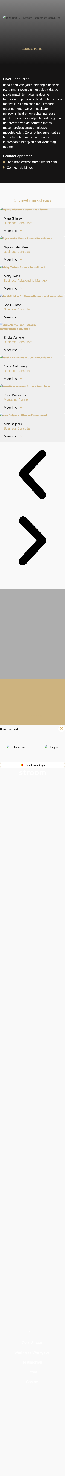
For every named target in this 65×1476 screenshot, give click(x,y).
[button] (32, 475)
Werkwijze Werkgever (32, 1352)
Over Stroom (32, 1342)
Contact (32, 1382)
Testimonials (32, 1362)
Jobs (32, 1333)
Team (32, 1372)
